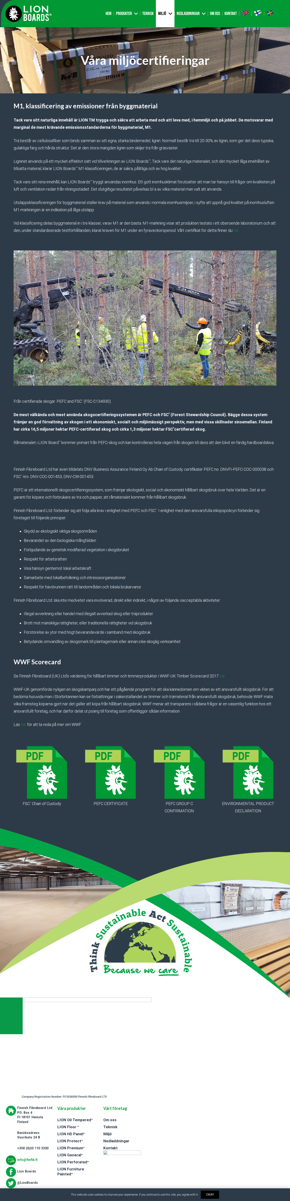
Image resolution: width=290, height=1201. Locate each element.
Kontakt (110, 1148)
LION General (70, 1155)
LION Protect (70, 1141)
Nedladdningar (116, 1141)
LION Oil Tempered (75, 1120)
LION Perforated (73, 1162)
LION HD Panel (71, 1134)
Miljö (107, 1134)
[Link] (28, 13)
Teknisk (110, 1127)
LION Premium (71, 1148)
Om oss (109, 1120)
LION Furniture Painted (70, 1171)
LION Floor (68, 1127)
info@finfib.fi (27, 1160)
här (236, 230)
